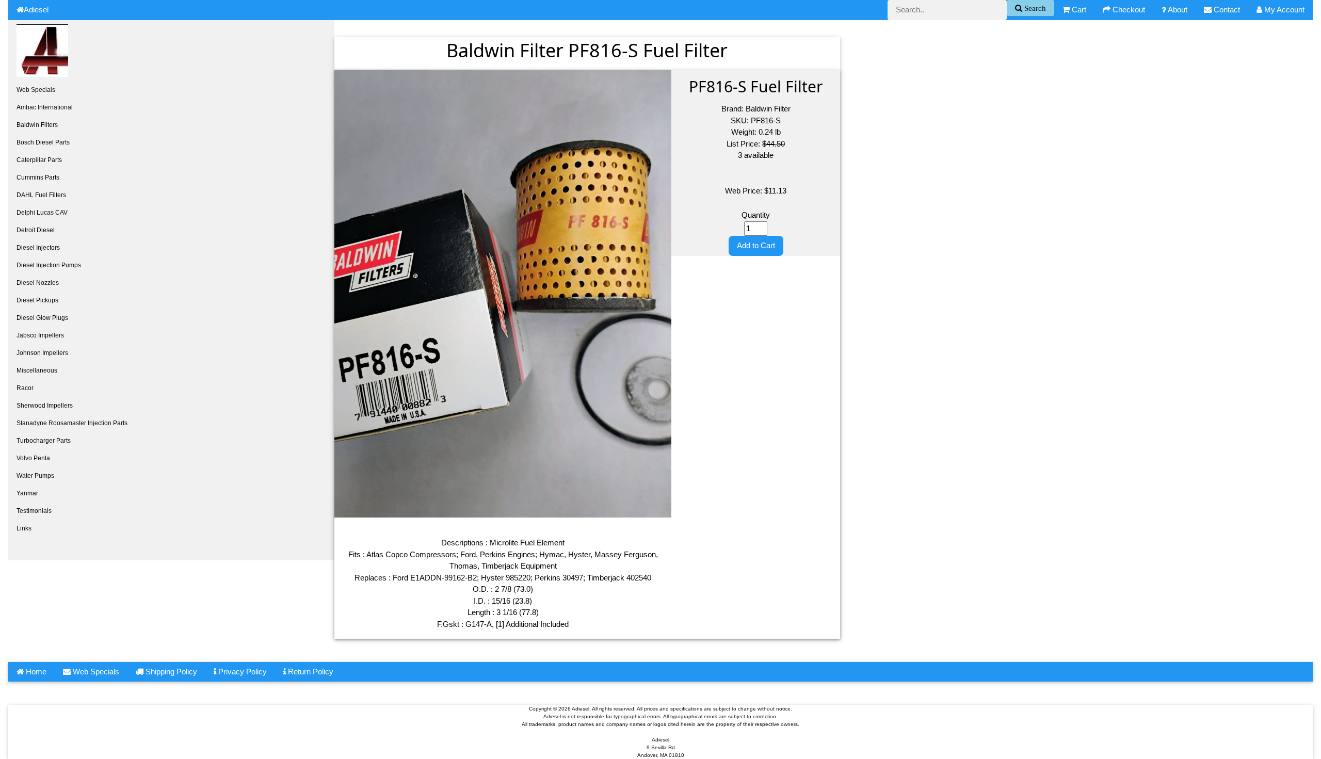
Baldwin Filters (37, 124)
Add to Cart (756, 245)
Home (35, 671)
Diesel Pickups (37, 300)
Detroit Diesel (36, 230)
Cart (1078, 9)
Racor (25, 388)
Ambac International (45, 107)
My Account (1283, 9)
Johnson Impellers (42, 353)
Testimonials (34, 510)
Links (24, 528)
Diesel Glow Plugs (42, 317)
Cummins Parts (38, 177)
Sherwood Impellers (45, 405)
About (1176, 9)
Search (1034, 8)
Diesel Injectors (38, 247)
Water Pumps (35, 475)
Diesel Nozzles (38, 282)
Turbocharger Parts (44, 440)
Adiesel (36, 9)
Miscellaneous (37, 370)
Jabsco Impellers (40, 335)
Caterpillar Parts (39, 160)
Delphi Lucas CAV (42, 212)
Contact (1226, 9)
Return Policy (309, 671)
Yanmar (27, 493)
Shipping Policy (170, 671)
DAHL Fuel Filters (41, 195)
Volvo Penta (33, 458)
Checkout (1127, 9)
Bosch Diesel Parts (43, 142)
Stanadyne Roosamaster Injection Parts (72, 423)
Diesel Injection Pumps (49, 265)
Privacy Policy (241, 671)
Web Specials (36, 89)
